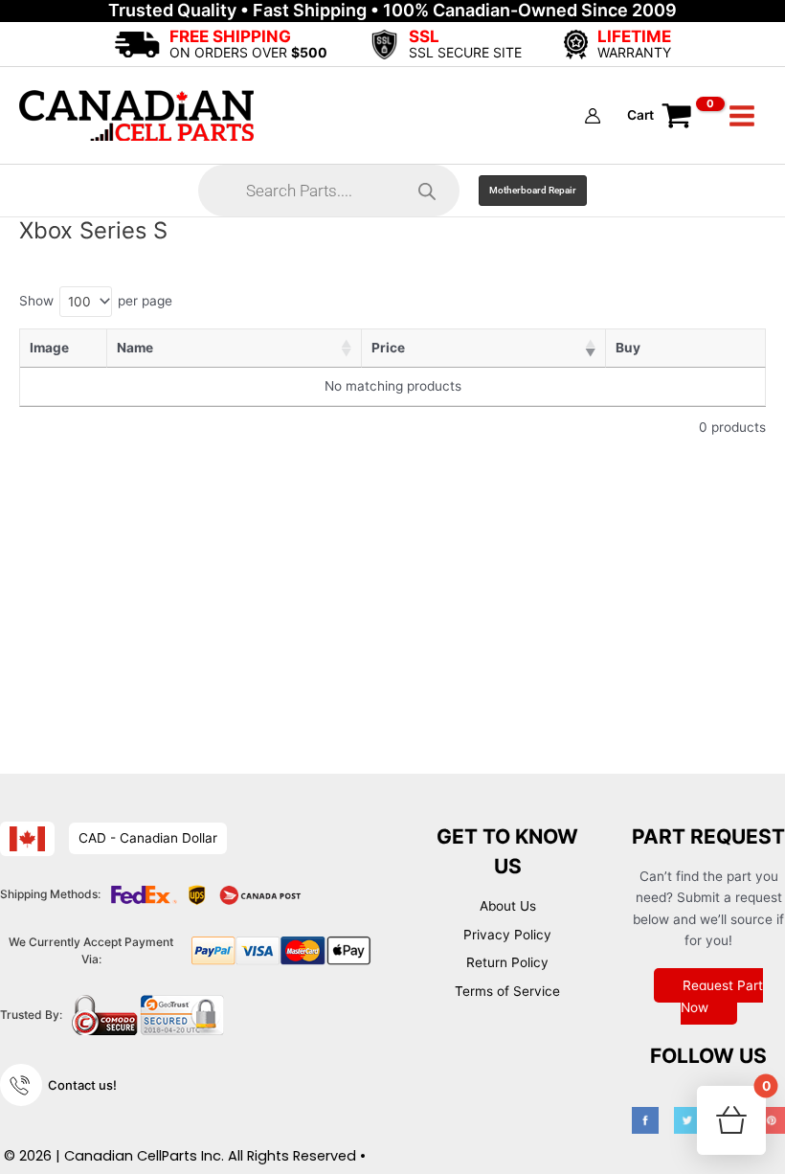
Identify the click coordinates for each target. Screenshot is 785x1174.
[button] (533, 190)
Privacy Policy (507, 934)
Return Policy (507, 962)
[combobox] (85, 301)
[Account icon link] (592, 115)
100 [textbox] (79, 301)
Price (388, 347)
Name (135, 347)
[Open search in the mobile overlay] (329, 190)
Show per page (95, 300)
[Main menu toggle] (742, 115)
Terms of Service (507, 991)
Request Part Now (722, 996)
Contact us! (82, 1085)
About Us (508, 906)
